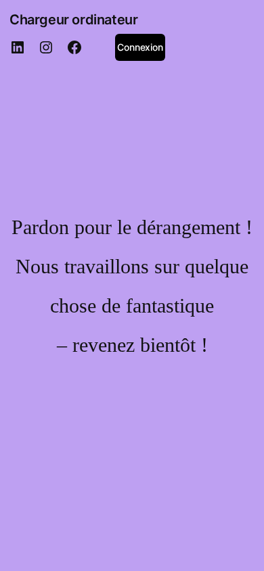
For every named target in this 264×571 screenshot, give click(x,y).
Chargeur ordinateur (73, 20)
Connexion (140, 47)
